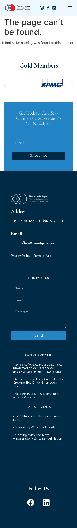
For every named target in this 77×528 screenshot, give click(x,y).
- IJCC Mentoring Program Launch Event (37, 418)
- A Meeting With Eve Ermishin (35, 427)
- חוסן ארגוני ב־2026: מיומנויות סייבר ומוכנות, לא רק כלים (36, 395)
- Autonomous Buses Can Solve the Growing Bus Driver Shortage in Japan (38, 382)
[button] (70, 7)
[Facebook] (30, 502)
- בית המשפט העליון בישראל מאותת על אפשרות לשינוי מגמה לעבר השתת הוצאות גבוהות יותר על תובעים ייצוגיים (37, 368)
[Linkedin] (46, 502)
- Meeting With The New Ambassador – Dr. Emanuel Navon (37, 436)
